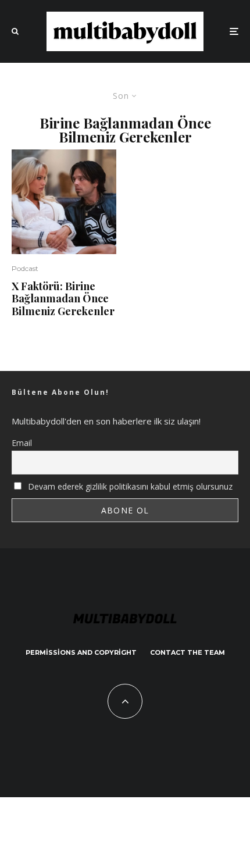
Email (22, 442)
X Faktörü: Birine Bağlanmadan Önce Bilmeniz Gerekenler (63, 299)
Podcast (25, 268)
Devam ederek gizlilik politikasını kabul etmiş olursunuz (129, 486)
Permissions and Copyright (81, 652)
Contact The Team (187, 652)
